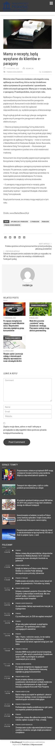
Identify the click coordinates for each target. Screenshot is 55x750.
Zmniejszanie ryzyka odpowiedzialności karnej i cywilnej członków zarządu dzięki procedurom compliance (33, 730)
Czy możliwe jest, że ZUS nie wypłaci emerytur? (33, 616)
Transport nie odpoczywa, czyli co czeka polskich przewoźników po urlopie (32, 486)
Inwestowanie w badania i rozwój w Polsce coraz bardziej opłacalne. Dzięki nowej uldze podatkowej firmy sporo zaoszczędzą (34, 517)
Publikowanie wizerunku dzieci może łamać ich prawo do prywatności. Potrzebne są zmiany (33, 582)
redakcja (29, 68)
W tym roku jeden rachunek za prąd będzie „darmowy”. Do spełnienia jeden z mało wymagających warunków (31, 626)
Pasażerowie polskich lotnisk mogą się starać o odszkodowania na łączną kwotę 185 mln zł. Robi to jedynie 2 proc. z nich (35, 532)
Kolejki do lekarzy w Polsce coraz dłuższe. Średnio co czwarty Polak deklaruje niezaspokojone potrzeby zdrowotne (31, 570)
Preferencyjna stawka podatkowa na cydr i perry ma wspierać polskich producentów (33, 708)
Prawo (18, 550)
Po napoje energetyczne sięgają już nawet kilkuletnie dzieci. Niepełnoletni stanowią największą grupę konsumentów (13, 326)
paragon (45, 222)
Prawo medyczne (22, 565)
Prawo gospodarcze (23, 603)
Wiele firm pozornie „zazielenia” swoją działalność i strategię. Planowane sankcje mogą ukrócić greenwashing (39, 326)
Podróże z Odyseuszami (32, 745)
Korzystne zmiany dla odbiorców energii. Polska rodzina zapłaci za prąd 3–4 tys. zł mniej (33, 718)
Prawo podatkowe (22, 704)
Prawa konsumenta (14, 72)
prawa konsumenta (12, 225)
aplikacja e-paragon (19, 222)
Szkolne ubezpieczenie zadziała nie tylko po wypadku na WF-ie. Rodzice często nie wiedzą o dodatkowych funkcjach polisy (27, 256)
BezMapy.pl (17, 742)
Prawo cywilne (21, 578)
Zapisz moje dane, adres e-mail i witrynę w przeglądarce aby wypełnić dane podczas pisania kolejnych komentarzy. (24, 430)
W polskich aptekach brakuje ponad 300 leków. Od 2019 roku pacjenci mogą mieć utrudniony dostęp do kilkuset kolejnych (35, 502)
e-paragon (35, 222)
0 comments (47, 72)
